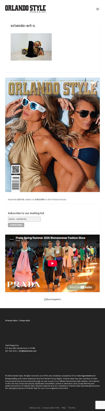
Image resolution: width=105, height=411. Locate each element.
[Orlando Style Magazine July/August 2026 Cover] (52, 135)
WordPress (71, 404)
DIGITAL (20, 199)
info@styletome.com (27, 351)
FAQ (64, 407)
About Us (35, 407)
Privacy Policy (11, 378)
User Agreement (84, 375)
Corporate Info (51, 407)
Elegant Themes (47, 404)
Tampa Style (24, 320)
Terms (71, 407)
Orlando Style (11, 320)
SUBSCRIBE (40, 199)
